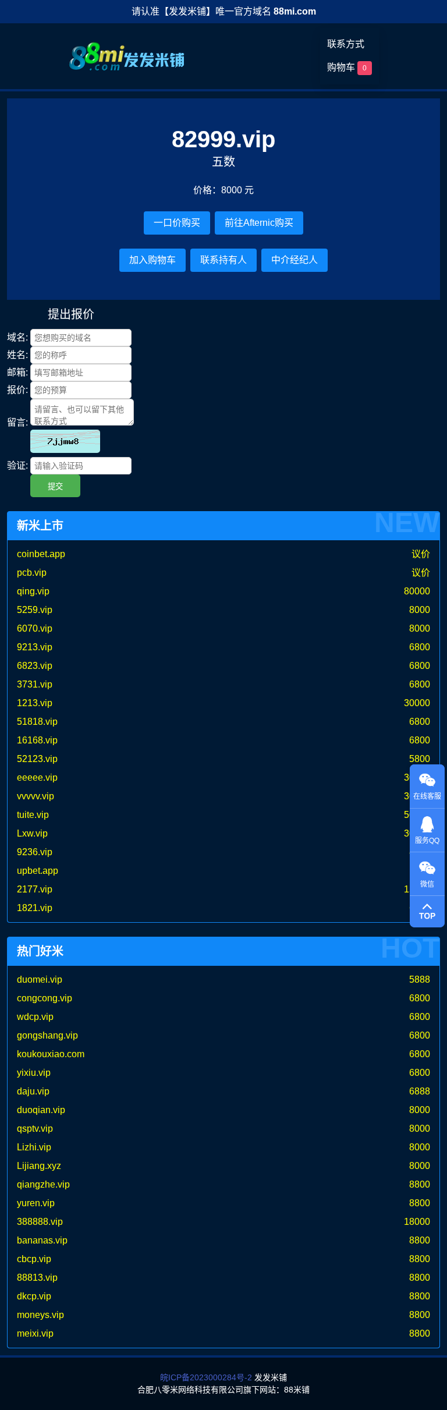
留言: (17, 422)
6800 (419, 647)
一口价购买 (177, 223)
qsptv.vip (35, 1128)
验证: (17, 465)
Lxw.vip (32, 833)
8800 (419, 1184)
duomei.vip (39, 979)
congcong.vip (44, 998)
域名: (17, 337)
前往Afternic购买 (259, 223)
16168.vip (37, 740)
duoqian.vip (41, 1110)
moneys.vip (40, 1315)
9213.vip (34, 647)
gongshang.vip (47, 1035)
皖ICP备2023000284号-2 (206, 1377)
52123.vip (37, 759)
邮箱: (17, 372)
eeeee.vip (37, 777)
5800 (419, 759)
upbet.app (37, 871)
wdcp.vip (35, 1017)
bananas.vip (42, 1240)
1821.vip (34, 908)
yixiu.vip (34, 1073)
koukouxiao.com (50, 1054)
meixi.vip (35, 1333)
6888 (419, 1091)
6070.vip (34, 628)
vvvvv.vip (35, 796)
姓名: (17, 355)
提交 (55, 486)
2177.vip (34, 889)
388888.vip (40, 1222)
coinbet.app (41, 554)
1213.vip (34, 703)
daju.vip (33, 1091)
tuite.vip (33, 815)
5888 (419, 979)
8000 (419, 610)
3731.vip (34, 684)
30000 (417, 703)
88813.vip (37, 1278)
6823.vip (34, 666)
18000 (417, 1222)
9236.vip (34, 852)
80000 (417, 591)
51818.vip (37, 722)
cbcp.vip (34, 1259)
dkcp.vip (34, 1296)
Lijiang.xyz (39, 1166)
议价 (420, 554)
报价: (17, 390)
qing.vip (33, 591)
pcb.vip (32, 573)
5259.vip (34, 610)
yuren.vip (36, 1203)
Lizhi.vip (34, 1147)
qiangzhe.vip (43, 1184)
